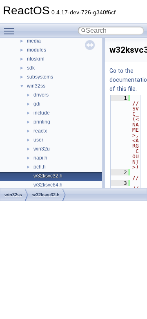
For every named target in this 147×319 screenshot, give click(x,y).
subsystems (40, 77)
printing (41, 122)
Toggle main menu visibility (10, 30)
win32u (41, 149)
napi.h (40, 158)
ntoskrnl (36, 59)
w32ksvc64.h (47, 185)
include (41, 113)
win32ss (36, 86)
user (38, 140)
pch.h (39, 167)
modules (36, 50)
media (34, 41)
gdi (36, 104)
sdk (31, 68)
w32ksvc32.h (47, 176)
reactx (40, 131)
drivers (41, 95)
